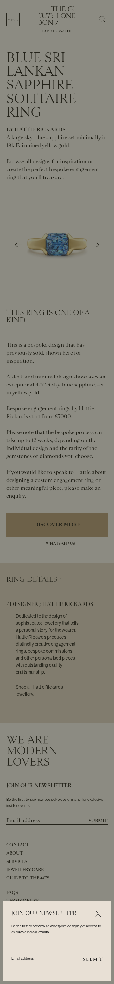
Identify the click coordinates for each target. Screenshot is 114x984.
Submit (93, 959)
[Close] (98, 913)
